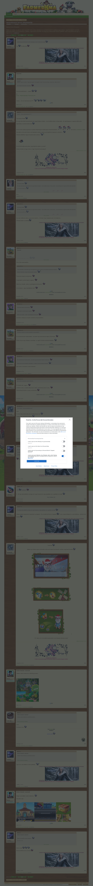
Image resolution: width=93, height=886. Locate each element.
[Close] (70, 420)
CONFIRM (36, 461)
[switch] (63, 441)
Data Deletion (39, 466)
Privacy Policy (54, 466)
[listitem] (46, 438)
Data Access (46, 466)
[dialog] (46, 443)
